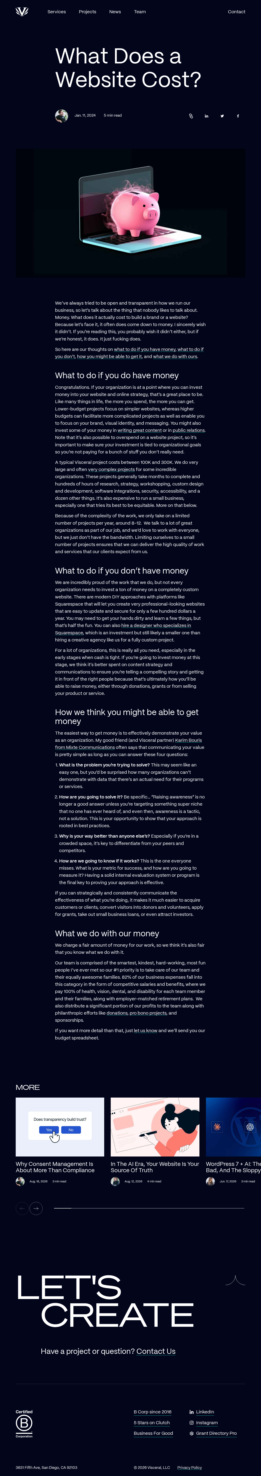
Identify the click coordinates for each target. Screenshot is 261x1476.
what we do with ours (175, 357)
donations (117, 1013)
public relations (189, 430)
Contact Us (156, 1351)
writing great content (140, 430)
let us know (145, 1031)
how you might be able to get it (109, 357)
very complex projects (111, 470)
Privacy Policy (189, 1468)
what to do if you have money (144, 349)
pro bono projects (148, 1013)
